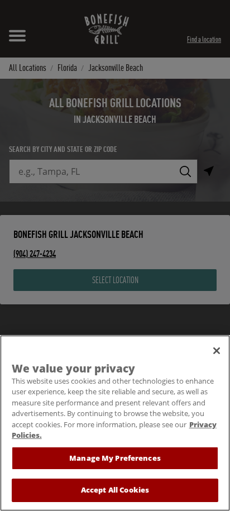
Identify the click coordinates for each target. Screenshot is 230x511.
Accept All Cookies (115, 490)
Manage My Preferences (115, 458)
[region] (115, 423)
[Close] (216, 350)
